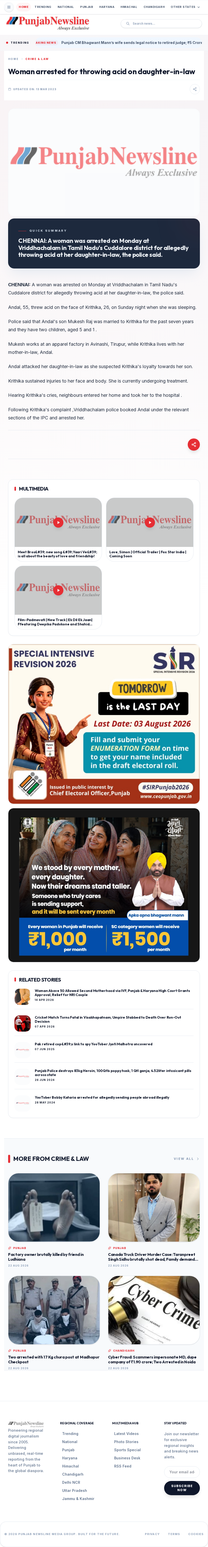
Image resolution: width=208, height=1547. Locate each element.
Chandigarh (154, 7)
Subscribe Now (182, 1488)
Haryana (106, 7)
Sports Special (127, 1450)
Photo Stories (126, 1442)
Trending (42, 7)
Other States (183, 7)
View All (184, 1159)
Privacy (152, 1534)
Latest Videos (126, 1433)
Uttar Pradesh (74, 1490)
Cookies (196, 1534)
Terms (174, 1534)
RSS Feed (122, 1466)
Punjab (86, 7)
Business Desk (127, 1458)
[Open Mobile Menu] (9, 7)
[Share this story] (195, 89)
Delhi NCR (71, 1482)
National (66, 7)
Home (23, 7)
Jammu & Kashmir (78, 1498)
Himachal (128, 7)
